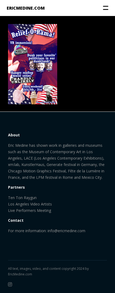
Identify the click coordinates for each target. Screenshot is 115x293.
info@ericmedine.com (66, 230)
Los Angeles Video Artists (30, 204)
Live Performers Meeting (29, 210)
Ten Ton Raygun (22, 197)
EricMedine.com (20, 274)
